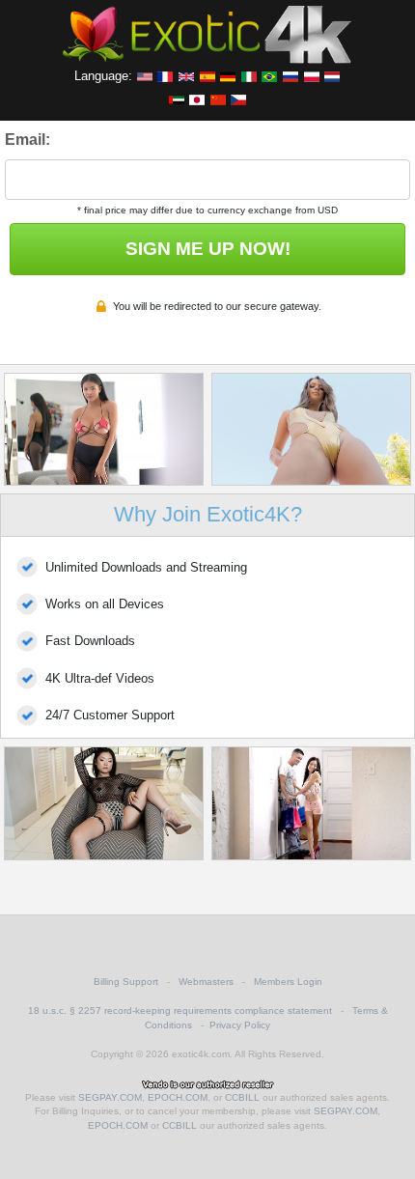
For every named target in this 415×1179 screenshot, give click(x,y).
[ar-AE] (176, 98)
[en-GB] (186, 75)
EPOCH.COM (178, 1097)
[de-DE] (227, 75)
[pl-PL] (311, 75)
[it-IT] (249, 75)
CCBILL (242, 1097)
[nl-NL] (332, 75)
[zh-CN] (218, 98)
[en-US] (144, 75)
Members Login (288, 981)
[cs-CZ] (238, 98)
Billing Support (126, 981)
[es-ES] (207, 75)
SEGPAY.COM (110, 1097)
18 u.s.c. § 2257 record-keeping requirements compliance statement (180, 1010)
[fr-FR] (165, 75)
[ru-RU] (290, 75)
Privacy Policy (239, 1025)
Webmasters (206, 981)
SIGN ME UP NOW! (207, 249)
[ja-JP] (197, 98)
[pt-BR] (269, 75)
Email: (27, 139)
